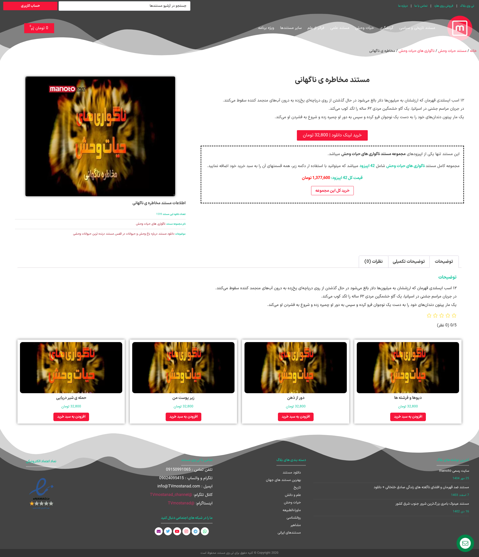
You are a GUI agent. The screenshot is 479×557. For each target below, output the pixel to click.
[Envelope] (159, 531)
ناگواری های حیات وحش (417, 51)
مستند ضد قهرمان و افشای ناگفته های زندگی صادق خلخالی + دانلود (421, 487)
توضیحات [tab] (444, 261)
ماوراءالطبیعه (292, 510)
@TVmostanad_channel (171, 495)
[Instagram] (186, 531)
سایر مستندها (291, 28)
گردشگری (386, 28)
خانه (473, 51)
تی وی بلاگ (467, 6)
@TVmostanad (181, 503)
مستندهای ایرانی (289, 532)
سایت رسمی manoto (454, 470)
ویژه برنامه (266, 28)
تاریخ (297, 487)
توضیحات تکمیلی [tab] (409, 261)
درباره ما (403, 6)
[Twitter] (168, 531)
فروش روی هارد (443, 6)
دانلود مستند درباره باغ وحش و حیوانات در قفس (144, 234)
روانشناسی (294, 517)
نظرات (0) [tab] (373, 261)
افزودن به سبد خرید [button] (408, 416)
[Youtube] (177, 531)
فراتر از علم (316, 28)
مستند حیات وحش (452, 51)
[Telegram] (196, 531)
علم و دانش (293, 495)
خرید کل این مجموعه (332, 191)
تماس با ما (420, 6)
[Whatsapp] (205, 531)
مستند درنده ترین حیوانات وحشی (93, 234)
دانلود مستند (292, 472)
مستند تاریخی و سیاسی (417, 28)
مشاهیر (295, 525)
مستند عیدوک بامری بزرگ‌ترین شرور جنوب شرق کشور (432, 503)
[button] (332, 135)
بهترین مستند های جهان (283, 480)
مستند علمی (339, 28)
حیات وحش (364, 28)
